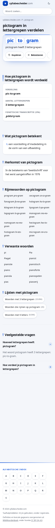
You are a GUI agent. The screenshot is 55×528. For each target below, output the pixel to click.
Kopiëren (16, 55)
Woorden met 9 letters (20, 314)
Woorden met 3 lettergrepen (23, 299)
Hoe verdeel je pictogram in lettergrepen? (19, 367)
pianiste (8, 264)
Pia (30, 252)
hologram (39, 201)
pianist (32, 258)
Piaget (7, 258)
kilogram (14, 207)
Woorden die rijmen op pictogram (24, 307)
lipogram (39, 207)
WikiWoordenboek (10, 520)
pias (6, 281)
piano (7, 270)
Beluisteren (37, 55)
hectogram (38, 224)
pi (5, 252)
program (13, 195)
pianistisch (34, 264)
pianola (8, 275)
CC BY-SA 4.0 (36, 520)
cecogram (39, 195)
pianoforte (34, 270)
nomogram (13, 224)
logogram (14, 213)
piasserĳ (33, 281)
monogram (38, 215)
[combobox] (27, 11)
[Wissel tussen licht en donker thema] (49, 3)
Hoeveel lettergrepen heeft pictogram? (18, 344)
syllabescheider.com (11, 20)
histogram (12, 234)
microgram (38, 234)
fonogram (15, 201)
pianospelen (35, 275)
